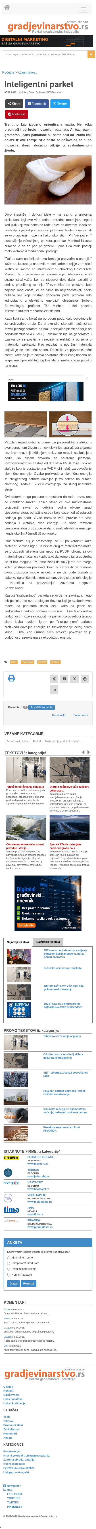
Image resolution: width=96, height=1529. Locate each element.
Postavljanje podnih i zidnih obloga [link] (64, 741)
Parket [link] (37, 741)
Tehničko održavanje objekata (25, 786)
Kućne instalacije (14, 1463)
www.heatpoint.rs (38, 1189)
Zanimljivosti (28, 72)
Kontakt (8, 1390)
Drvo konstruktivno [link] (18, 741)
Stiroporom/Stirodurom (25, 1263)
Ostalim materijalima (24, 1268)
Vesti (6, 1417)
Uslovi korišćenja (14, 1403)
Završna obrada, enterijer (19, 1459)
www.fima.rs (35, 1214)
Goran (7, 1309)
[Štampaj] (11, 678)
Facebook (38, 104)
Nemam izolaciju (22, 1274)
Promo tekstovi (13, 1425)
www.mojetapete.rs (39, 1201)
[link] (48, 27)
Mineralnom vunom (23, 1257)
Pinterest (18, 114)
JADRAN (33, 1169)
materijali (27, 662)
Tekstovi (8, 1421)
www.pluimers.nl (37, 1163)
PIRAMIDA (34, 1220)
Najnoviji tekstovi (18, 942)
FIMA (30, 1207)
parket (42, 662)
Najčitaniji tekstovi (48, 942)
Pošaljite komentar (42, 707)
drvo (14, 662)
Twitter (61, 104)
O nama (8, 1386)
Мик (6, 1346)
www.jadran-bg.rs (38, 1176)
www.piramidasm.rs (40, 1227)
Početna (8, 72)
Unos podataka (13, 1399)
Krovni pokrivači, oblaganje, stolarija (26, 1455)
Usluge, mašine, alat (16, 1472)
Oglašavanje (11, 1395)
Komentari (14, 1302)
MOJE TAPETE (36, 1195)
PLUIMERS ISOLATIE (40, 1157)
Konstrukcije (11, 1451)
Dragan (8, 1327)
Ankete (8, 1437)
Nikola (7, 1318)
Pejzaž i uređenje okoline (19, 1468)
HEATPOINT (35, 1182)
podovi (55, 662)
